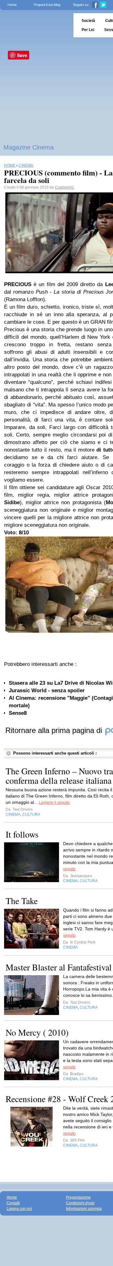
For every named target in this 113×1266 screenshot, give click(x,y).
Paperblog (34, 25)
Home (12, 5)
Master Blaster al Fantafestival (59, 967)
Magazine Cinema (28, 147)
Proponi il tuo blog (47, 5)
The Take (22, 901)
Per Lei (88, 30)
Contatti (13, 1203)
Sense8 (18, 713)
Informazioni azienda (84, 1208)
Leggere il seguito (54, 802)
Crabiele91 (64, 187)
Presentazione (78, 1197)
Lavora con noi (19, 1208)
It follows (22, 834)
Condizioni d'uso (80, 1203)
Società (88, 20)
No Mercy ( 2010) (37, 1032)
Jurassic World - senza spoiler (47, 690)
